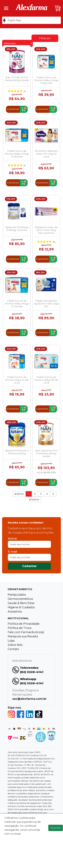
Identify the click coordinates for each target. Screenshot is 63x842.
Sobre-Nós (15, 645)
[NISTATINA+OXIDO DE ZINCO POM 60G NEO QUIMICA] (46, 211)
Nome (12, 538)
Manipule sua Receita (23, 636)
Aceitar (55, 827)
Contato (13, 649)
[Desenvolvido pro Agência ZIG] (22, 737)
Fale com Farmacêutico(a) (26, 632)
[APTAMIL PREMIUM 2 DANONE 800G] (16, 434)
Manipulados (17, 594)
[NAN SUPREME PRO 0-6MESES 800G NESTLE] (46, 434)
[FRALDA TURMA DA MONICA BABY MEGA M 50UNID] (16, 135)
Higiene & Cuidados (21, 607)
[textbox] (31, 20)
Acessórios (15, 611)
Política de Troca (19, 628)
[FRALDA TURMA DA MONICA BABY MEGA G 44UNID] (16, 285)
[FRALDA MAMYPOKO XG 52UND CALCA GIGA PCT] (46, 285)
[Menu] (6, 8)
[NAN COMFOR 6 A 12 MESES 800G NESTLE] (16, 61)
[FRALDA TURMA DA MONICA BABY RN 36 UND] (46, 361)
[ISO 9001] (30, 733)
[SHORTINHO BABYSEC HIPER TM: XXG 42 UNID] (46, 135)
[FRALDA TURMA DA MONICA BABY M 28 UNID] (16, 361)
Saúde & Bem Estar (21, 603)
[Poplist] (40, 736)
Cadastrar (29, 566)
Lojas (11, 640)
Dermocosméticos (20, 599)
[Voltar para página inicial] (31, 8)
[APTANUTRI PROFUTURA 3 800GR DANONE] (16, 211)
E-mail (12, 551)
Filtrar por (45, 38)
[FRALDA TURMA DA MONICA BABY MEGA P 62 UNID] (46, 61)
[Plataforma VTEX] (13, 737)
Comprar (13, 109)
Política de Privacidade (24, 623)
